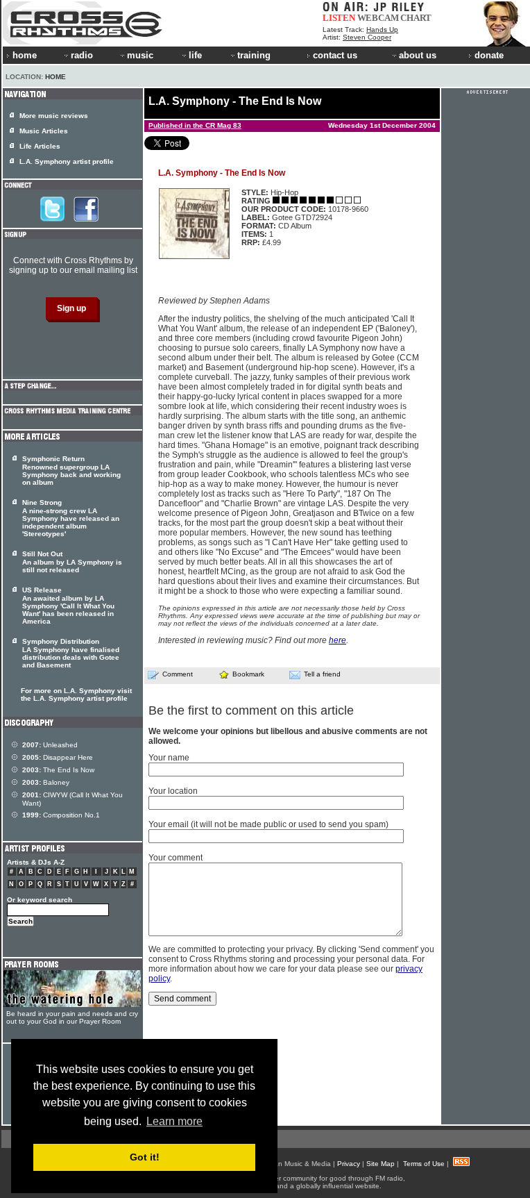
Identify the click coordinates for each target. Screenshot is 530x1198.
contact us (335, 55)
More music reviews (53, 115)
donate (489, 55)
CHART (415, 18)
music (140, 55)
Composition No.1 (61, 815)
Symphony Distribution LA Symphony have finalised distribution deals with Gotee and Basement (70, 653)
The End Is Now (58, 770)
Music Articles (43, 131)
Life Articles (39, 146)
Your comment (175, 858)
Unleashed (50, 745)
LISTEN (339, 18)
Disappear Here (57, 757)
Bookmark (248, 674)
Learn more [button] (174, 1121)
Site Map (380, 1163)
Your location (173, 791)
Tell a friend (322, 674)
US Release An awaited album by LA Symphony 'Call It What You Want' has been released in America (68, 605)
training (254, 55)
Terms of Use (424, 1163)
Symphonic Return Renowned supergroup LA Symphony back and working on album (71, 470)
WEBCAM (378, 18)
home (24, 55)
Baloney (45, 782)
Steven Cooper (367, 37)
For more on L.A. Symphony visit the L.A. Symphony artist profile (76, 694)
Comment (177, 674)
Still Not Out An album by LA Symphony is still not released (72, 562)
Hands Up (382, 29)
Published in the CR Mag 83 (194, 125)
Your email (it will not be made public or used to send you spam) (268, 824)
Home (55, 77)
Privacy (348, 1163)
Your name (168, 758)
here (337, 640)
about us (417, 55)
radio (82, 55)
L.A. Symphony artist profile (66, 161)
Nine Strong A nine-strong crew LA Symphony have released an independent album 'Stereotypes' (70, 518)
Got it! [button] (145, 1157)
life (195, 55)
